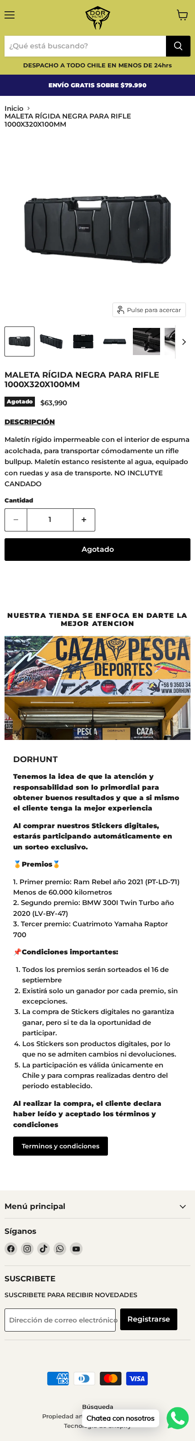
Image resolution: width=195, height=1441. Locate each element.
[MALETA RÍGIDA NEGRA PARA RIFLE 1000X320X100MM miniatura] (19, 341)
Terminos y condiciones (60, 1146)
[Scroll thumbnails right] (182, 342)
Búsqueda (97, 1406)
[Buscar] (178, 46)
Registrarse (148, 1319)
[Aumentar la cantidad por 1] (84, 519)
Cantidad (19, 500)
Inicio (14, 108)
